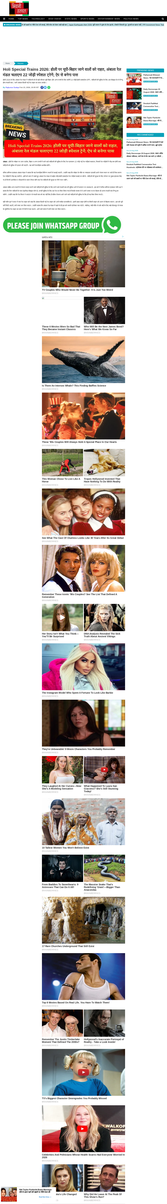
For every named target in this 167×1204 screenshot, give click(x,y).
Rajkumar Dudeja (12, 87)
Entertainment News (109, 19)
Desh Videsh (54, 19)
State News (71, 19)
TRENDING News (145, 70)
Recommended (145, 135)
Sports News (87, 19)
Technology (38, 19)
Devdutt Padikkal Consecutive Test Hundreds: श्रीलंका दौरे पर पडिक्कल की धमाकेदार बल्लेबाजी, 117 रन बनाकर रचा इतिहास (144, 167)
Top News (23, 19)
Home (11, 19)
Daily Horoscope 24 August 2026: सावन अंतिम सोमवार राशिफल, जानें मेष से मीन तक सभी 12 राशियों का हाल (145, 156)
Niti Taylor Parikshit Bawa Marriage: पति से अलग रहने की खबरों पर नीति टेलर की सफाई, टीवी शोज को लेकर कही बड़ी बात (144, 178)
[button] (4, 19)
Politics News (131, 19)
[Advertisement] (76, 44)
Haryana (20, 63)
